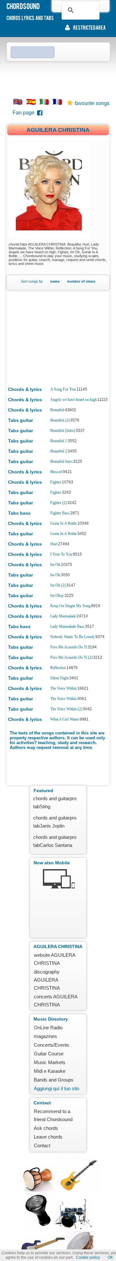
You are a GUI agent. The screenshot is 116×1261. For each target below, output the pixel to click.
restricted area (89, 27)
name (55, 281)
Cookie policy (88, 1257)
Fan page (25, 112)
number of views (81, 281)
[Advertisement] (58, 78)
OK (110, 1257)
